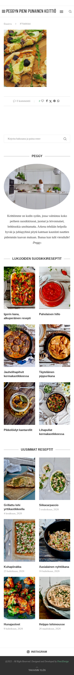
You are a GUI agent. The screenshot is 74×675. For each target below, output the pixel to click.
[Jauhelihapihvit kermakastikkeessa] (19, 345)
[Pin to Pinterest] (54, 101)
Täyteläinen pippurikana (47, 374)
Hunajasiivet (12, 624)
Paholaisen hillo (49, 314)
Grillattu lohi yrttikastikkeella (14, 507)
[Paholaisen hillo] (54, 288)
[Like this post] (42, 101)
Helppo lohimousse (52, 624)
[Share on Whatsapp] (58, 101)
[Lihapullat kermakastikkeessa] (54, 403)
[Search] (70, 11)
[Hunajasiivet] (19, 598)
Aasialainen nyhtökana (54, 566)
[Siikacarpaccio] (54, 479)
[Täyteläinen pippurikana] (54, 345)
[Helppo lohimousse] (54, 598)
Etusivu (8, 23)
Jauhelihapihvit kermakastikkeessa (16, 374)
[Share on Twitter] (50, 101)
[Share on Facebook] (47, 101)
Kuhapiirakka (12, 566)
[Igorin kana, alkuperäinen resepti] (19, 288)
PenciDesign (63, 661)
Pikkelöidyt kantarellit (18, 430)
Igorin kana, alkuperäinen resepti (17, 316)
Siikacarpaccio (48, 505)
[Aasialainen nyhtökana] (54, 540)
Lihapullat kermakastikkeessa (51, 432)
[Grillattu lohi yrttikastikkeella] (19, 479)
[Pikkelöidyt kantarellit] (19, 403)
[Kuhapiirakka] (19, 540)
